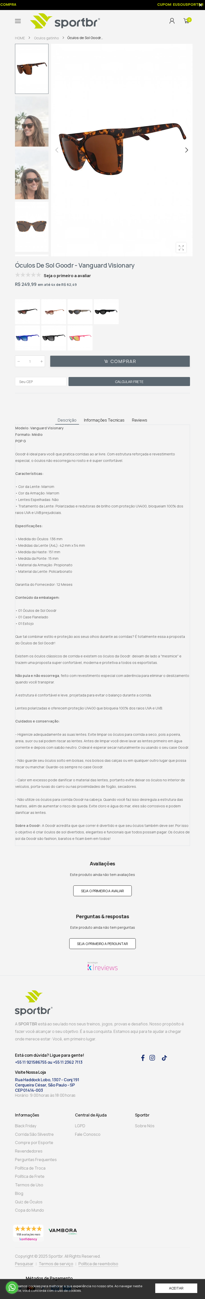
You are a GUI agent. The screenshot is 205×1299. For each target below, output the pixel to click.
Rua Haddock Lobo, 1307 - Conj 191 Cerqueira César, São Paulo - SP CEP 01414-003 (47, 1085)
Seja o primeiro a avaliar (102, 890)
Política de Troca (30, 1168)
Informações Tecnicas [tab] (104, 420)
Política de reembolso (98, 1263)
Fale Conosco (87, 1134)
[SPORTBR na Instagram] (152, 1057)
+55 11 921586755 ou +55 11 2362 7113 (48, 1062)
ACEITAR (176, 1288)
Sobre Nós (144, 1126)
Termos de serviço (56, 1263)
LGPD (80, 1126)
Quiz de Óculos (28, 1202)
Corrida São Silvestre (34, 1134)
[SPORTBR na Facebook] (142, 1057)
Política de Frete (29, 1176)
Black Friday (25, 1126)
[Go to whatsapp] (12, 1287)
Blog (19, 1193)
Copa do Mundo (29, 1210)
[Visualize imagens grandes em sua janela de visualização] (181, 248)
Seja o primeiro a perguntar (102, 943)
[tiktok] (164, 1057)
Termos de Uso (29, 1185)
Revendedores (28, 1151)
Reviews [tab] (139, 420)
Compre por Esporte (34, 1142)
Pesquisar (24, 1263)
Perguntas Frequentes (36, 1159)
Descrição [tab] (67, 420)
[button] (186, 149)
